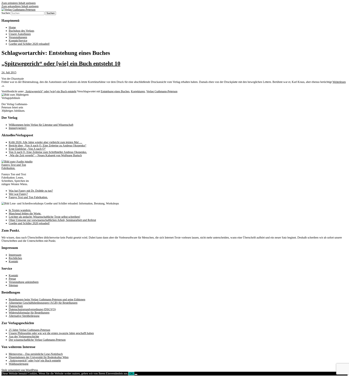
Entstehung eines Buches (115, 91)
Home (12, 27)
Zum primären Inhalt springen (18, 3)
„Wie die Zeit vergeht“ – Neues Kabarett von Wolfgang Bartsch (45, 155)
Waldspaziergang (18, 363)
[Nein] (136, 374)
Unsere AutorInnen (20, 34)
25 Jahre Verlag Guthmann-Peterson (29, 329)
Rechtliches (15, 258)
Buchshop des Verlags (21, 30)
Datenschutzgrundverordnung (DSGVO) (32, 309)
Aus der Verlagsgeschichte (24, 336)
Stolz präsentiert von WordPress (19, 370)
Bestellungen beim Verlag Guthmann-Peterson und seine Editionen (47, 299)
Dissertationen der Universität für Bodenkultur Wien (39, 357)
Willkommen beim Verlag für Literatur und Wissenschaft (41, 124)
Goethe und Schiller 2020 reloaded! (29, 43)
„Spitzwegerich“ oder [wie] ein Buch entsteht (50, 91)
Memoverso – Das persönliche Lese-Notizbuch (36, 353)
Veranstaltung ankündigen (24, 282)
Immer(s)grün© (18, 128)
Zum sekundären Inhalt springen (20, 6)
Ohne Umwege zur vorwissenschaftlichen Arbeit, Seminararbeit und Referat (52, 220)
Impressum (15, 254)
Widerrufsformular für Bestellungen (29, 312)
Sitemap (13, 285)
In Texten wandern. (20, 210)
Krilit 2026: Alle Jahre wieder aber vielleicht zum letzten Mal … (45, 142)
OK (131, 373)
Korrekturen (138, 91)
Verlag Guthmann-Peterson (161, 91)
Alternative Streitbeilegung (24, 315)
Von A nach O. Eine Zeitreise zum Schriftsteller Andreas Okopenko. (48, 152)
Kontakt (13, 261)
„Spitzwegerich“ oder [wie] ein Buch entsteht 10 (60, 63)
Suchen (5, 13)
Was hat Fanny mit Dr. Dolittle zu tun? (31, 190)
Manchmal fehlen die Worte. (25, 213)
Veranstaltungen (18, 37)
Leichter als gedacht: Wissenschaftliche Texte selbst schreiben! (44, 216)
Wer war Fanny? (18, 194)
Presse (12, 278)
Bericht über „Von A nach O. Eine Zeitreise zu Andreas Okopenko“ (47, 145)
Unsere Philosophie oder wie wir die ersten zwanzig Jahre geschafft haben (51, 333)
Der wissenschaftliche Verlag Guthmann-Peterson (37, 339)
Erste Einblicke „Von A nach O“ (27, 148)
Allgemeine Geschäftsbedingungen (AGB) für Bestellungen (43, 302)
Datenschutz (16, 306)
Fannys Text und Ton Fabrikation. (28, 197)
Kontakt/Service (18, 40)
